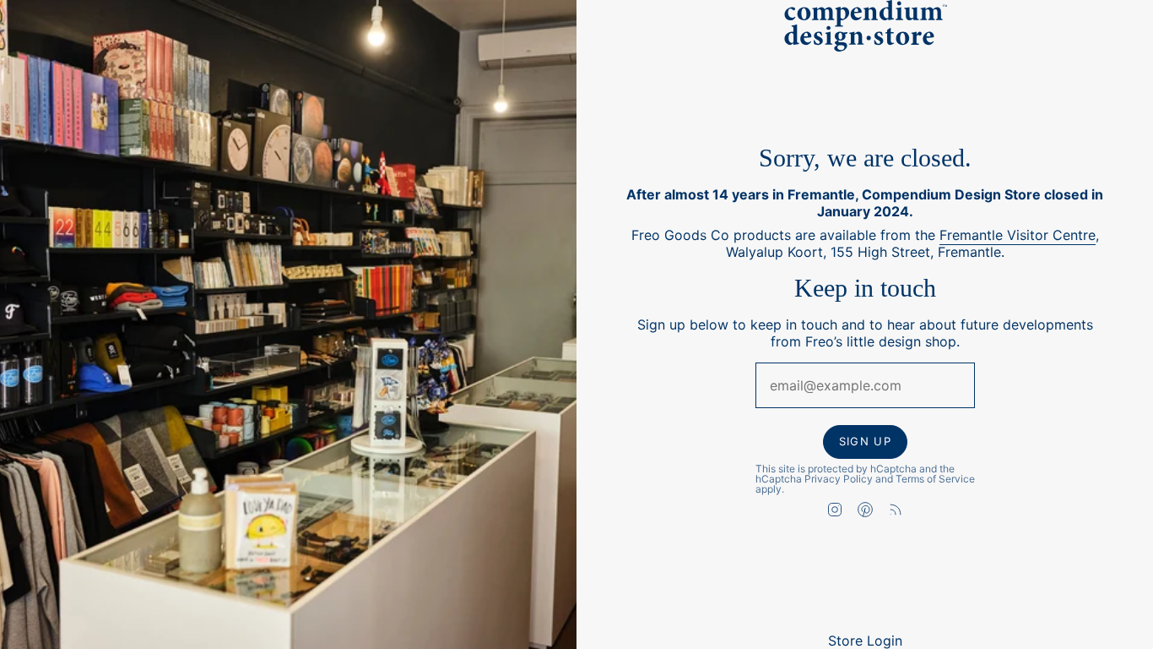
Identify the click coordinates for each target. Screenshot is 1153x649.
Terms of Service (935, 478)
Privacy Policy (838, 478)
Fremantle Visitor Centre (1017, 235)
